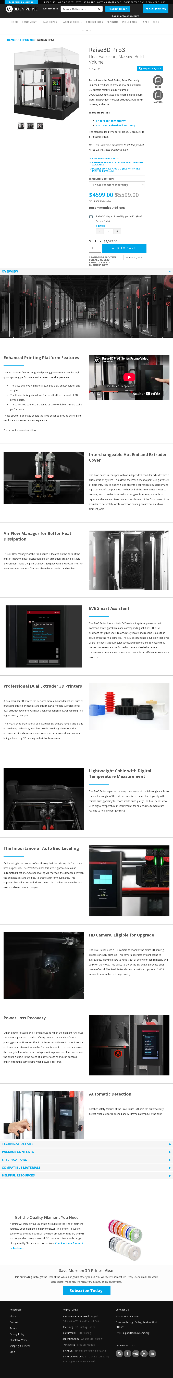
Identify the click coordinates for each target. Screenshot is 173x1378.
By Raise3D (95, 68)
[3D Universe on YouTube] (136, 1353)
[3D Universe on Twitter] (144, 1353)
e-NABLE (67, 1350)
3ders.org (68, 1327)
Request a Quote (22, 2)
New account (131, 16)
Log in (115, 16)
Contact (14, 1322)
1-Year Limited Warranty (111, 120)
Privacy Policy (17, 1334)
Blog (12, 1351)
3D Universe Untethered (76, 1316)
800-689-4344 (50, 8)
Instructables (70, 1332)
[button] (99, 9)
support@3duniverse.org (136, 1332)
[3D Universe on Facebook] (127, 1353)
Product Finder (118, 8)
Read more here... (157, 2)
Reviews (14, 1328)
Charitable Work (18, 1340)
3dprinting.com (71, 1338)
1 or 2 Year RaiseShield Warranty (115, 125)
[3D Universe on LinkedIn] (152, 1353)
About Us (15, 1316)
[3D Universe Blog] (119, 1353)
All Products (26, 40)
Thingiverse (69, 1344)
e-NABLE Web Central (74, 1356)
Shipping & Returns (20, 1345)
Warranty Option (101, 178)
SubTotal (95, 241)
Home (11, 40)
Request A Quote (151, 68)
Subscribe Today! (87, 1290)
